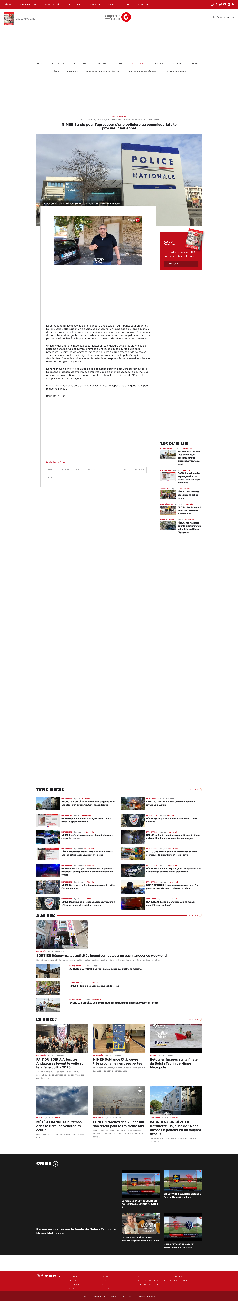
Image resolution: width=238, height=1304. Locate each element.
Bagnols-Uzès (52, 4)
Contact (83, 1296)
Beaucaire (74, 4)
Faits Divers (138, 64)
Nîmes (8, 4)
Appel (79, 470)
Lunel (126, 4)
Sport (118, 64)
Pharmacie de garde (175, 71)
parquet (109, 470)
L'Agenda (195, 64)
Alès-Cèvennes (27, 4)
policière (53, 477)
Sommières (144, 4)
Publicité (72, 71)
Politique (80, 64)
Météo (55, 71)
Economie (100, 64)
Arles (111, 4)
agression (93, 470)
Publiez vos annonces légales (102, 71)
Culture (176, 64)
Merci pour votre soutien (146, 1296)
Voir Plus (193, 790)
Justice (158, 64)
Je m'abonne (173, 264)
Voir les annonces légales (141, 71)
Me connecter (222, 17)
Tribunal (64, 470)
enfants (124, 470)
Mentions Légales (99, 1296)
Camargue (94, 4)
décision (139, 470)
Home (40, 64)
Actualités (59, 64)
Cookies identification (121, 1296)
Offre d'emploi (176, 1277)
